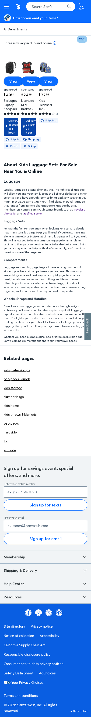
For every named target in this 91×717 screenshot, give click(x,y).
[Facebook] (28, 612)
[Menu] (7, 6)
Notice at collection (19, 635)
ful (14, 213)
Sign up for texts (45, 505)
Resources (13, 597)
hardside (10, 432)
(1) (83, 39)
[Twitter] (49, 612)
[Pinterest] (59, 612)
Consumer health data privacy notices (33, 663)
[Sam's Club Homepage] (18, 6)
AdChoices (47, 673)
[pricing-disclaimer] (54, 43)
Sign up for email (45, 539)
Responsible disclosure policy (27, 654)
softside (10, 450)
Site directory (14, 626)
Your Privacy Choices (27, 682)
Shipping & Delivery (20, 570)
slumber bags (14, 396)
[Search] (69, 6)
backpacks (11, 423)
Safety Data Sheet (18, 673)
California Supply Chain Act (25, 645)
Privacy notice (42, 626)
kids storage (13, 388)
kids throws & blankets (20, 414)
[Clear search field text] (63, 6)
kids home (11, 405)
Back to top (80, 711)
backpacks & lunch (17, 379)
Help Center (14, 583)
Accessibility (49, 635)
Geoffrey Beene (32, 213)
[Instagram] (38, 612)
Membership (14, 557)
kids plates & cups (17, 370)
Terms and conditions (21, 695)
